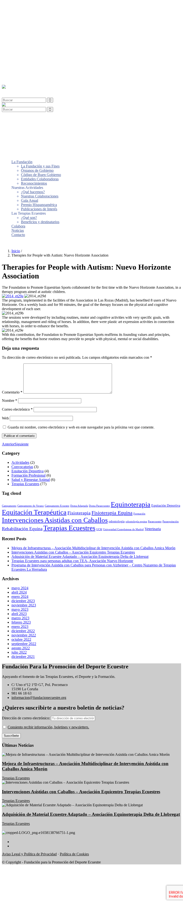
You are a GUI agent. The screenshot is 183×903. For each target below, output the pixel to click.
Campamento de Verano (30, 505)
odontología (117, 521)
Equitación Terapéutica (34, 512)
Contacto (18, 79)
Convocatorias (22, 467)
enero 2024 (19, 597)
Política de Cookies (74, 854)
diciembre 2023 (23, 601)
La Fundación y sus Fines (40, 10)
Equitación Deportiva (27, 471)
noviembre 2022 (23, 635)
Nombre (9, 401)
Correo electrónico (17, 409)
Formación (139, 513)
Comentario (12, 392)
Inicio (15, 251)
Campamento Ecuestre (57, 505)
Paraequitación (171, 521)
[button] (13, 91)
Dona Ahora (11, 243)
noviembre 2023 (23, 605)
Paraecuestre (155, 521)
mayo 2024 (19, 588)
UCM (99, 529)
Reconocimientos (34, 27)
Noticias (17, 74)
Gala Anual (29, 44)
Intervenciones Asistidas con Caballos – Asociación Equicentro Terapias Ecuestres (73, 552)
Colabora (18, 70)
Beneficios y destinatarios (40, 66)
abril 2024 (19, 592)
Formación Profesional (28, 475)
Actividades (20, 462)
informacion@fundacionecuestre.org (38, 698)
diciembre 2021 (23, 657)
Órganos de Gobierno (37, 14)
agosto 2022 (20, 648)
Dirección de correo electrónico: (26, 718)
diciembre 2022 (23, 631)
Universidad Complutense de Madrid (123, 529)
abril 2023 (19, 614)
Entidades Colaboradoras (40, 23)
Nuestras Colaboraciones (39, 40)
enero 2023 (19, 627)
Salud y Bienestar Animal (30, 480)
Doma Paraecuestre (99, 505)
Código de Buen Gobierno (41, 19)
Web (5, 418)
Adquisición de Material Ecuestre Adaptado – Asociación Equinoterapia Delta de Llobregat (79, 557)
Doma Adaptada (79, 505)
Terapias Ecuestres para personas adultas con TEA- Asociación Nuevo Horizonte (72, 561)
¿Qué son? (29, 62)
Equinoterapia (130, 504)
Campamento (9, 505)
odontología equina (136, 521)
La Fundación (21, 6)
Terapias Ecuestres (25, 484)
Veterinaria (153, 529)
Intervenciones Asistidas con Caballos (55, 520)
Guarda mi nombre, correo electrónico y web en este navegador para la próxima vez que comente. (81, 427)
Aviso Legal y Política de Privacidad (29, 854)
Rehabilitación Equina (22, 528)
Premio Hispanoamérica (39, 49)
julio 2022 (19, 652)
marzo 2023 (20, 618)
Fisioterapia (79, 512)
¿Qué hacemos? (33, 36)
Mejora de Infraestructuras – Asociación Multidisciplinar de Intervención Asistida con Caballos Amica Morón (93, 548)
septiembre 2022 (23, 644)
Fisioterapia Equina (112, 513)
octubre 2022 (21, 639)
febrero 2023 (21, 622)
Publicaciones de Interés (39, 53)
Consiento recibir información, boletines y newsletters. (48, 727)
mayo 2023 (19, 609)
